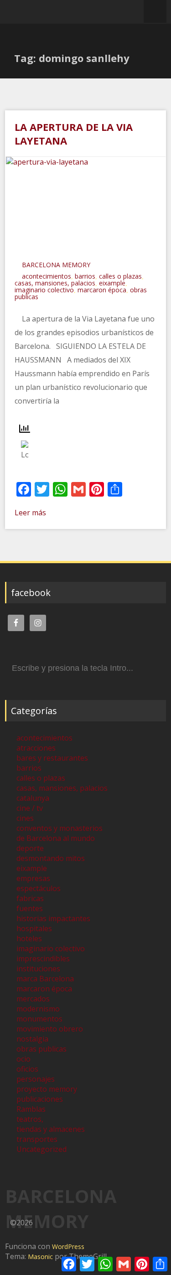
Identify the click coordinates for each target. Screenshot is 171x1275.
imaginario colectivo (44, 289)
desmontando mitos (50, 858)
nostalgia (32, 1039)
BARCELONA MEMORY (56, 264)
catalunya (32, 798)
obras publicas (41, 1049)
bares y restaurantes (52, 758)
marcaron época (102, 289)
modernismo (38, 1009)
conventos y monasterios (59, 828)
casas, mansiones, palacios (55, 283)
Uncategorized (41, 1149)
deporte (30, 848)
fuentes (29, 908)
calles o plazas (120, 276)
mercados (33, 999)
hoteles (29, 938)
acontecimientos (46, 276)
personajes (35, 1079)
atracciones (36, 748)
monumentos (39, 1019)
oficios (27, 1069)
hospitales (34, 928)
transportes (36, 1139)
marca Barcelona (45, 979)
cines (25, 818)
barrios (85, 276)
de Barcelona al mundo (55, 838)
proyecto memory (46, 1089)
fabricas (30, 898)
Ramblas (31, 1109)
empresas (33, 878)
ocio (23, 1059)
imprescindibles (43, 959)
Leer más (30, 513)
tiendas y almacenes (50, 1129)
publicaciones (39, 1099)
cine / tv (29, 808)
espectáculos (38, 888)
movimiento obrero (49, 1029)
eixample (112, 283)
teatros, (29, 1119)
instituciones (38, 969)
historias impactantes (53, 918)
